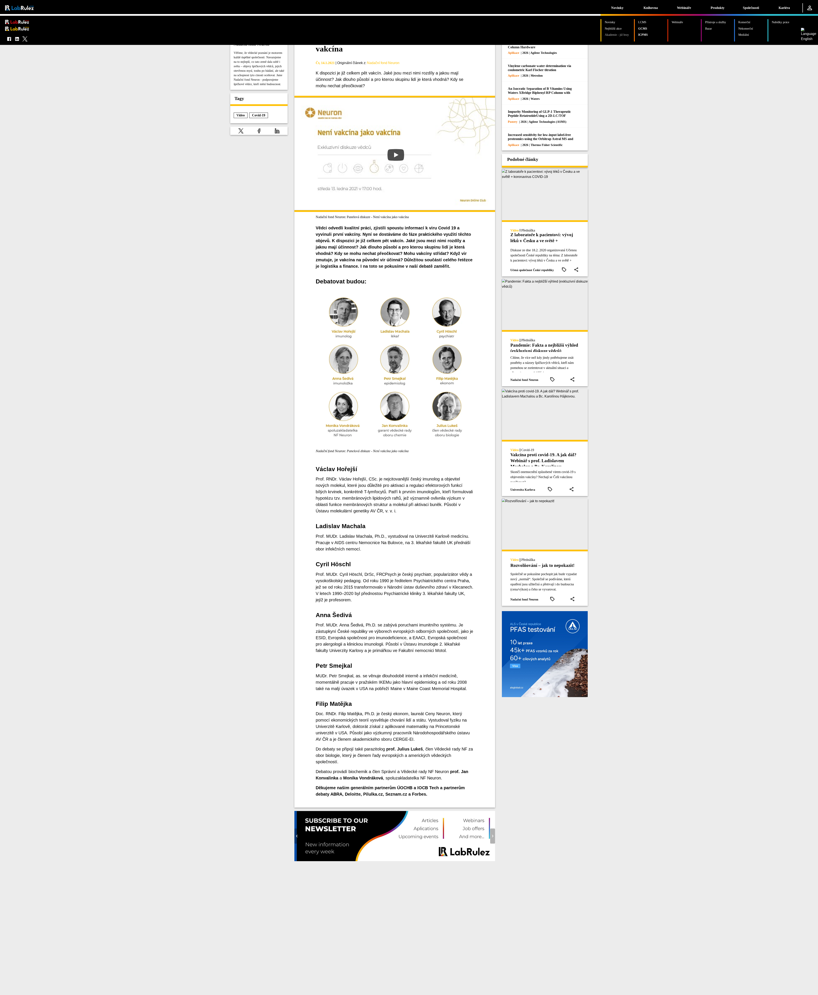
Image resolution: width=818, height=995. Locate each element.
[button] (240, 130)
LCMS (642, 22)
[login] (810, 8)
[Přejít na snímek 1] (388, 858)
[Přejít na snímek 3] (397, 858)
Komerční (744, 22)
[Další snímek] (492, 836)
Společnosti (751, 8)
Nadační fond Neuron (383, 63)
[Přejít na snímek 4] (401, 858)
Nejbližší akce (613, 28)
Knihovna (651, 8)
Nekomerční (745, 28)
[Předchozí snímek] (296, 836)
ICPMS (643, 34)
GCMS (642, 28)
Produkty (717, 8)
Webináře (684, 8)
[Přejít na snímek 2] (392, 858)
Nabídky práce (780, 22)
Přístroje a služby (715, 22)
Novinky (617, 8)
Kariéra (784, 8)
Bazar (708, 28)
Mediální (743, 34)
